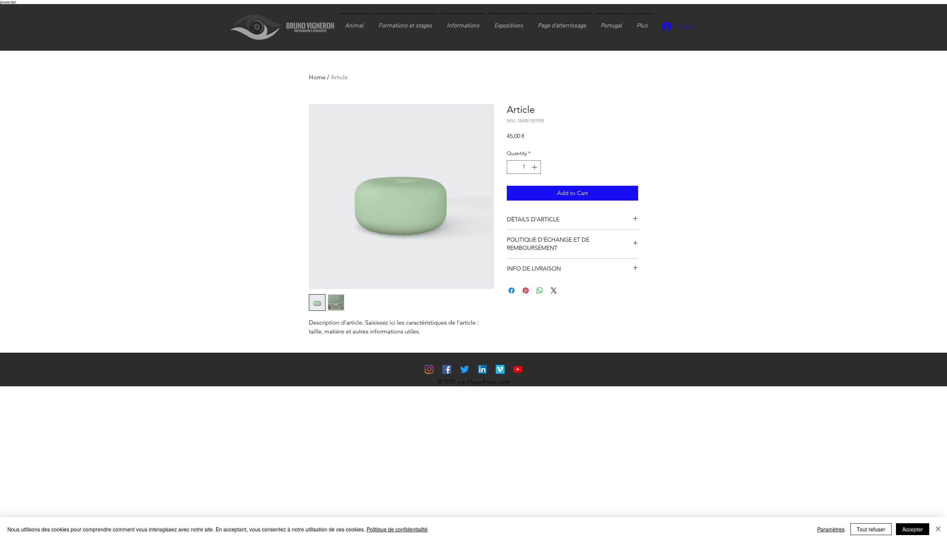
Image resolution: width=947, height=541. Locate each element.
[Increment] (535, 167)
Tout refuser (871, 529)
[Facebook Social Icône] (446, 369)
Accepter (912, 529)
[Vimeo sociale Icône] (500, 369)
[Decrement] (512, 167)
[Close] (938, 529)
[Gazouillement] (464, 369)
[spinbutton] (523, 167)
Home (317, 77)
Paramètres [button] (831, 529)
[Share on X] (553, 290)
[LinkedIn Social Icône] (482, 369)
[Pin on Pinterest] (525, 290)
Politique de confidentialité (397, 529)
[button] (405, 22)
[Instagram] (429, 369)
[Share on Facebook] (511, 290)
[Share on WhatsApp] (539, 290)
